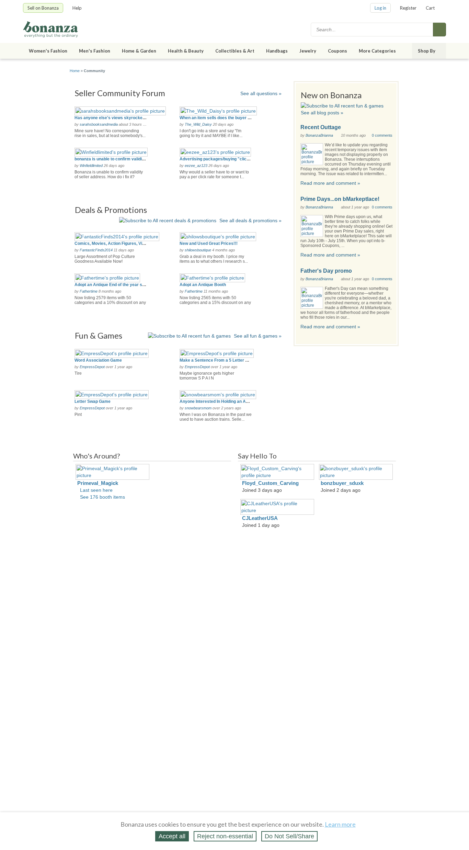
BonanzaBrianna (319, 135)
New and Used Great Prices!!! (209, 243)
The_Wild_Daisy (198, 124)
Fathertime (89, 291)
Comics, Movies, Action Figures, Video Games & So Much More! (137, 243)
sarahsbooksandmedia (99, 124)
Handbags (277, 51)
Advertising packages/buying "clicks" (216, 159)
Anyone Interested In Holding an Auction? (220, 401)
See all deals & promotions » (250, 220)
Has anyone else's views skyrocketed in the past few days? (133, 117)
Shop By (426, 51)
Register (408, 8)
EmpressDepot (92, 367)
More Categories (377, 51)
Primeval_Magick (97, 483)
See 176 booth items (102, 497)
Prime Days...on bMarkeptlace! (339, 199)
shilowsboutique (198, 250)
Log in (380, 8)
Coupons (337, 51)
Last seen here (96, 490)
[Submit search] (439, 29)
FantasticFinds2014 (96, 250)
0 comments (382, 135)
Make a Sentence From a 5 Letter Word (217, 360)
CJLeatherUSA (260, 518)
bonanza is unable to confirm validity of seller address (127, 159)
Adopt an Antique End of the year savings (115, 284)
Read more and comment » (330, 183)
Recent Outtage (320, 127)
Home (75, 71)
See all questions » (261, 93)
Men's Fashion (94, 51)
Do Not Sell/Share (289, 836)
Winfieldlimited (91, 165)
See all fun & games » (258, 336)
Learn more (340, 824)
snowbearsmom (198, 408)
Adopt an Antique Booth (203, 284)
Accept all (172, 836)
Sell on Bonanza (43, 8)
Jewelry (307, 51)
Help (77, 8)
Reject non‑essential (225, 836)
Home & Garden (139, 51)
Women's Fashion (48, 51)
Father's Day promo (326, 271)
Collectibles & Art (234, 51)
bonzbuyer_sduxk (342, 483)
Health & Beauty (186, 51)
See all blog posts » (322, 112)
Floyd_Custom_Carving (270, 483)
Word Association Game (98, 360)
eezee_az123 (196, 165)
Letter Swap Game (93, 401)
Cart (430, 8)
